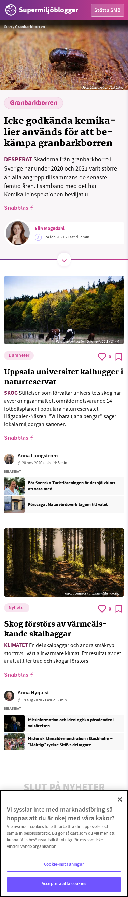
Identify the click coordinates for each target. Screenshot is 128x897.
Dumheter (19, 355)
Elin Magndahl (50, 228)
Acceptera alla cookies (64, 884)
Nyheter (17, 608)
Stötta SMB (107, 10)
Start (8, 26)
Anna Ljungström (38, 456)
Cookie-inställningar (64, 864)
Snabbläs (16, 208)
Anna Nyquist (33, 693)
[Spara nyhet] (119, 357)
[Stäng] (119, 799)
